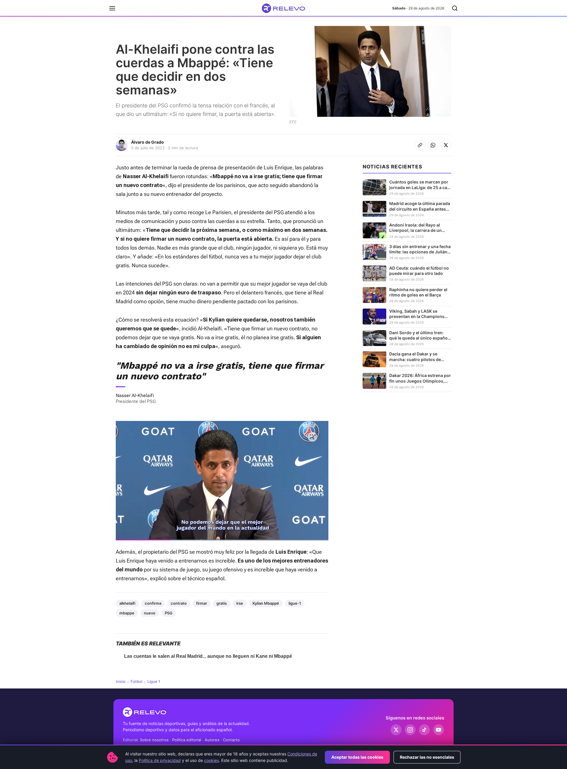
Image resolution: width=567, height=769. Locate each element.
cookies (211, 760)
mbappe (126, 613)
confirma (153, 603)
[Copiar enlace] (420, 145)
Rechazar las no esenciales (427, 757)
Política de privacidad (160, 760)
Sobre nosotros (154, 739)
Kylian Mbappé (265, 603)
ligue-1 (295, 603)
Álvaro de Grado (147, 142)
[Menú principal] (112, 8)
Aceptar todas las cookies (357, 757)
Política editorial (186, 739)
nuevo (149, 613)
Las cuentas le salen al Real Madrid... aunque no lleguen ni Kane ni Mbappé (208, 656)
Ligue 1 (153, 681)
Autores (212, 739)
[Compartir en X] (446, 145)
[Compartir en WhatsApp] (433, 145)
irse (239, 603)
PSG (168, 613)
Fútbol (136, 681)
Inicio (121, 681)
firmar (201, 603)
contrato (179, 603)
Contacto (231, 739)
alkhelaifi (127, 603)
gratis (221, 603)
